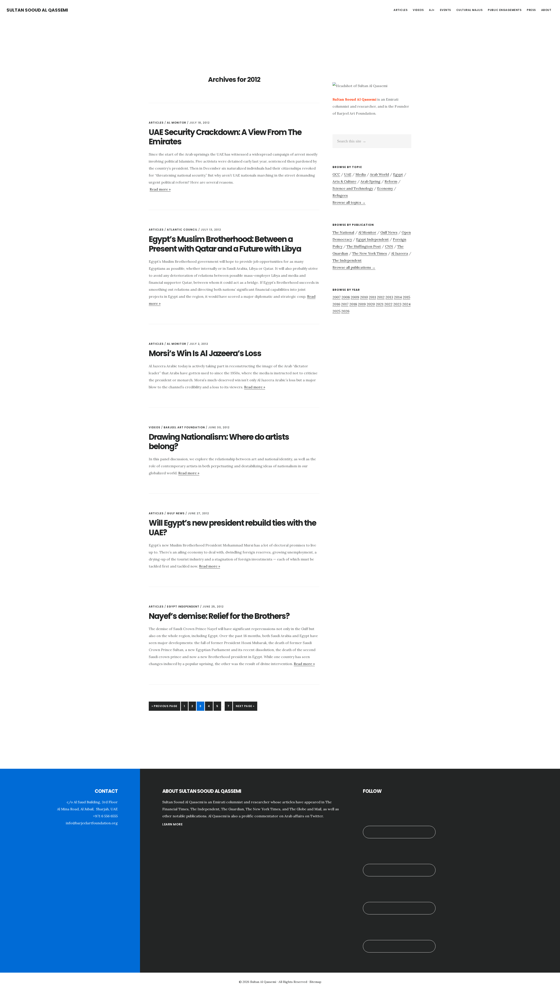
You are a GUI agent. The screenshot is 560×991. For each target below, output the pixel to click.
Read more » (160, 189)
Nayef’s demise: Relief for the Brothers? (219, 616)
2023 (397, 304)
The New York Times (369, 253)
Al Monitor (176, 122)
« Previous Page (164, 707)
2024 (406, 304)
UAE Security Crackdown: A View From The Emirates (225, 137)
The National (343, 232)
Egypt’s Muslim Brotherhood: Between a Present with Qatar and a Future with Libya (225, 244)
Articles (156, 122)
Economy (385, 188)
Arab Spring (370, 181)
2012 (381, 297)
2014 (398, 297)
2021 (379, 304)
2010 (364, 297)
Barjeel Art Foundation (184, 427)
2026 (345, 311)
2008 (345, 297)
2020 (371, 304)
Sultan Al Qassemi (263, 982)
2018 (353, 304)
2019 (362, 304)
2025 (336, 311)
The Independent (347, 260)
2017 (344, 304)
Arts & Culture (344, 181)
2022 (388, 304)
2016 (336, 304)
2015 (406, 297)
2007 (336, 297)
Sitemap (315, 982)
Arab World (379, 174)
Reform (391, 181)
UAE (347, 174)
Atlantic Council (182, 229)
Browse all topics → (349, 202)
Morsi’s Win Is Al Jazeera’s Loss (205, 353)
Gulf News (176, 513)
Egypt (398, 174)
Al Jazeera (399, 253)
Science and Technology (352, 188)
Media (360, 174)
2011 (372, 297)
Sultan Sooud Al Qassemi (37, 10)
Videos (154, 427)
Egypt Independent (183, 606)
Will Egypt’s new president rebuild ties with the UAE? (232, 527)
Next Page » (245, 707)
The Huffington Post (363, 246)
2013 (389, 297)
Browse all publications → (353, 267)
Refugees (340, 195)
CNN (389, 246)
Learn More (172, 824)
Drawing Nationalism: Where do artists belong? (219, 441)
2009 (355, 297)
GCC (336, 174)
